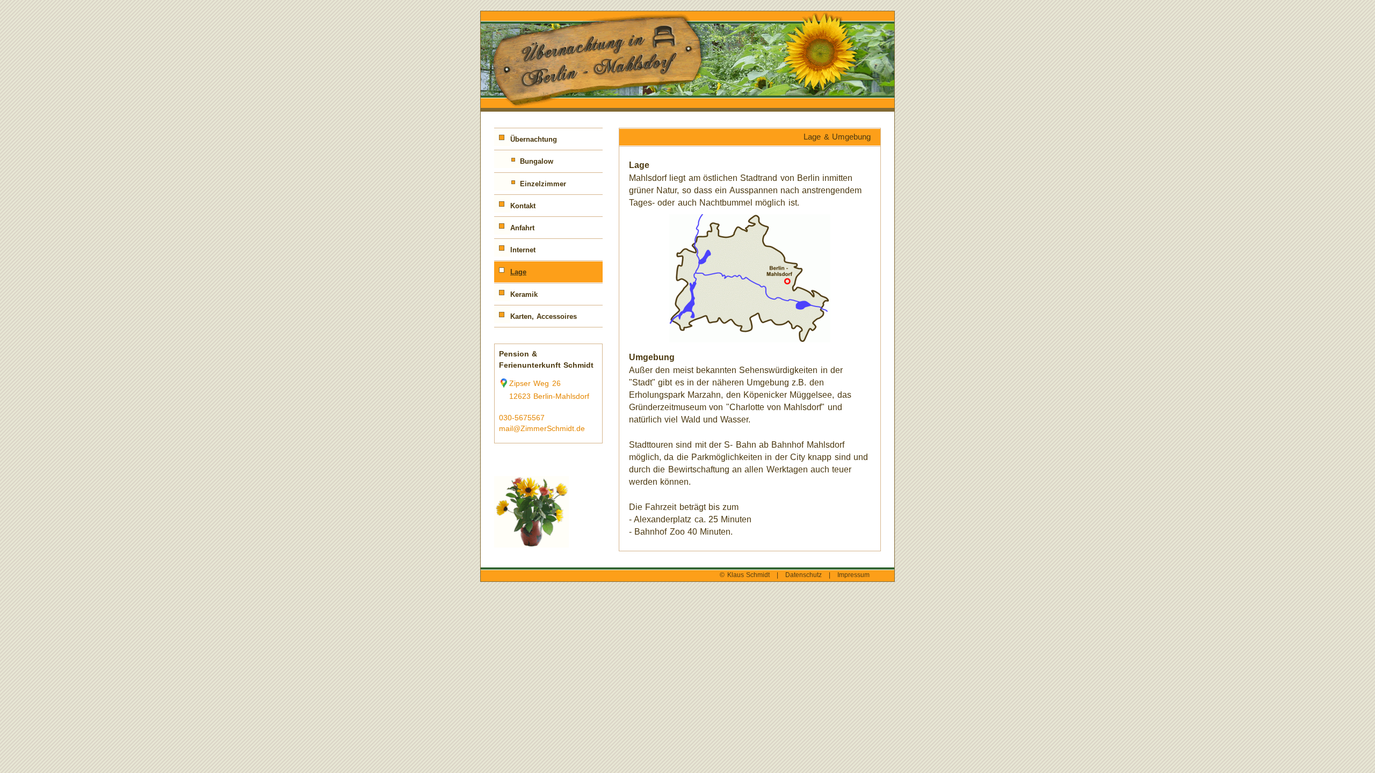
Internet (522, 250)
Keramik (524, 294)
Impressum (853, 575)
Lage (518, 272)
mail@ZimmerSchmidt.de (542, 428)
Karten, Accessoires (543, 316)
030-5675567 (522, 417)
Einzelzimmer (543, 184)
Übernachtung (533, 139)
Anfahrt (522, 228)
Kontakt (522, 206)
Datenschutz (803, 575)
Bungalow (536, 161)
